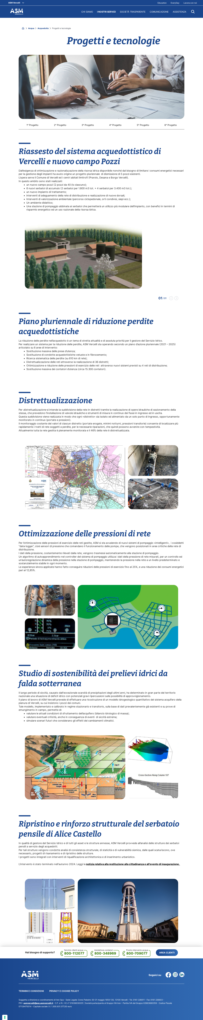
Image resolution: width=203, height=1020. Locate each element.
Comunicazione (159, 11)
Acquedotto (43, 28)
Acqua (31, 28)
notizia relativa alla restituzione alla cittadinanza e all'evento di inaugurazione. (133, 864)
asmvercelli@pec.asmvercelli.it (38, 1003)
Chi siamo (87, 11)
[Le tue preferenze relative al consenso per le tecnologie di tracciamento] (4, 1017)
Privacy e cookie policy (64, 991)
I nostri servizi (106, 11)
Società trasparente (133, 11)
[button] (171, 298)
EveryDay (175, 3)
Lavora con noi (190, 3)
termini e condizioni (31, 991)
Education (162, 3)
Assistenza (179, 11)
